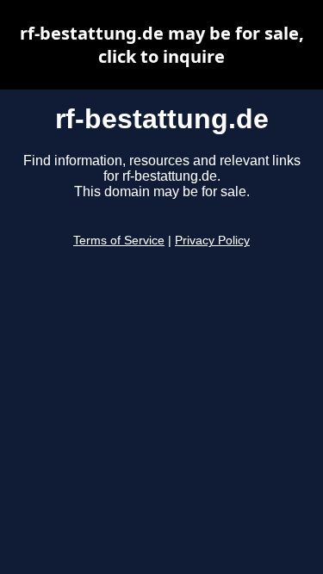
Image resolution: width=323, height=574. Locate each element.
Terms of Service (119, 240)
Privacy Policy (212, 240)
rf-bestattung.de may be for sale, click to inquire (162, 45)
